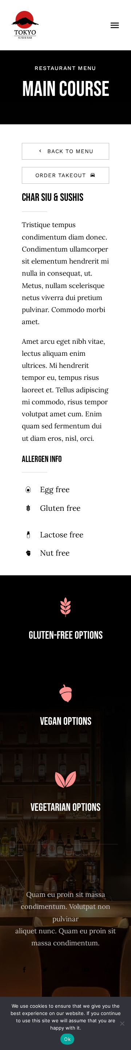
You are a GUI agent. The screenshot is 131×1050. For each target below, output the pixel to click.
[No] (122, 1023)
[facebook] (24, 969)
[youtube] (86, 969)
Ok (67, 1039)
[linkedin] (107, 969)
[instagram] (65, 969)
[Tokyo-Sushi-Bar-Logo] (25, 14)
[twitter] (44, 969)
